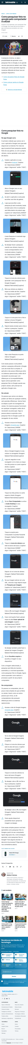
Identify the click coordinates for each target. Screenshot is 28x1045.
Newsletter (4, 1031)
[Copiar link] (20, 866)
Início (3, 13)
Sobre (16, 1024)
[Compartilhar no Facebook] (6, 866)
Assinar (14, 976)
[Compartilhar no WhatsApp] (10, 866)
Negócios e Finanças (20, 1011)
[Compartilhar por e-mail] (17, 866)
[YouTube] (7, 998)
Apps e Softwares (11, 13)
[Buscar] (22, 2)
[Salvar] (22, 36)
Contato (17, 1026)
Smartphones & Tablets (7, 1007)
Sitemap (3, 1033)
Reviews (17, 1009)
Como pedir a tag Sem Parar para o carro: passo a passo (7, 926)
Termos (16, 1031)
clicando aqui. (9, 710)
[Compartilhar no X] (2, 866)
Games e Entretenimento (7, 1013)
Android (14, 162)
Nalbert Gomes (12, 875)
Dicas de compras (19, 1004)
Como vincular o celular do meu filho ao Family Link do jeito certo (20, 904)
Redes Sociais (18, 1007)
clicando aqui (15, 425)
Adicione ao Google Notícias (15, 89)
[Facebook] (2, 998)
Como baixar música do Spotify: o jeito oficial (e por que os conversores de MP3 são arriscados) (7, 906)
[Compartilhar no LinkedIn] (13, 866)
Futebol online (5, 1016)
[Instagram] (4, 998)
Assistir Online (5, 1026)
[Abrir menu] (2, 2)
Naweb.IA (9, 1042)
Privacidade (17, 1028)
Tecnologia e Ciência (20, 1013)
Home (3, 1024)
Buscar (3, 1028)
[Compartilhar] (18, 36)
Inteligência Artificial (6, 1011)
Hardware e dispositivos (7, 1018)
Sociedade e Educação (20, 1016)
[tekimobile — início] (11, 2)
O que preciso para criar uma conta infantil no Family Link (20, 926)
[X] (9, 998)
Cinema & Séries (5, 1009)
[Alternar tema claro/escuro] (25, 2)
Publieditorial (18, 1018)
